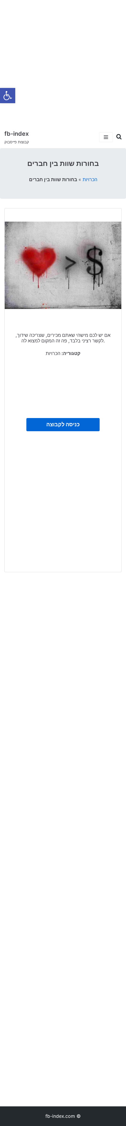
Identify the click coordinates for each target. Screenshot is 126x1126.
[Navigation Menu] (106, 137)
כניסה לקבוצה (63, 424)
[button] (7, 95)
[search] (117, 137)
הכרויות (90, 179)
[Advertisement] (63, 63)
